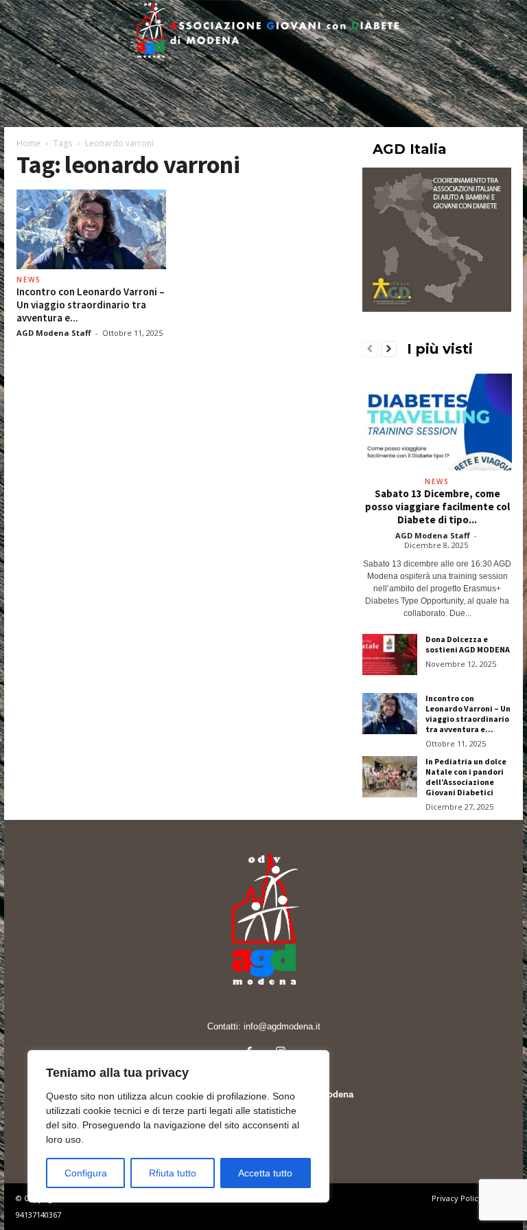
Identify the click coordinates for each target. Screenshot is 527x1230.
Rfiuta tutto (172, 1173)
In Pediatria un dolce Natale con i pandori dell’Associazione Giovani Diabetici (465, 776)
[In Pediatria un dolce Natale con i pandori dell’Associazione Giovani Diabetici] (389, 776)
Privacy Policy (457, 1198)
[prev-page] (370, 349)
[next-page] (389, 349)
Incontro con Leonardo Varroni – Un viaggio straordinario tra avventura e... (90, 304)
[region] (178, 1126)
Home (28, 143)
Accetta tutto (265, 1173)
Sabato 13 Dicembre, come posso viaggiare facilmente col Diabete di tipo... (437, 506)
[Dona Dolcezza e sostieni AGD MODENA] (389, 654)
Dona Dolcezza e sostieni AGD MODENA (467, 644)
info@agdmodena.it (282, 1026)
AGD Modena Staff (53, 333)
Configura (86, 1173)
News (28, 279)
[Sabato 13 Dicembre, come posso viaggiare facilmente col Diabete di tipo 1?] (437, 422)
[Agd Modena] (263, 31)
